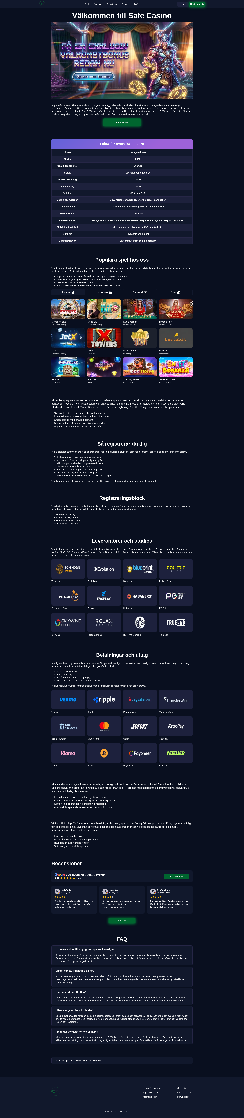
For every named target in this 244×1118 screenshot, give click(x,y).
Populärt (66, 292)
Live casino (102, 292)
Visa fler (122, 920)
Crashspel (138, 292)
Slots (173, 292)
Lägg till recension (177, 876)
